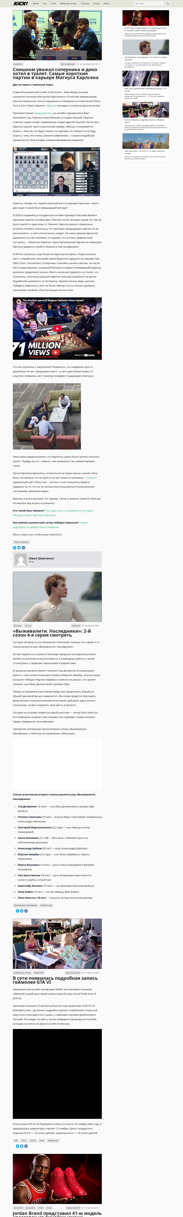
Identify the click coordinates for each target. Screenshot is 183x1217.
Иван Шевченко (68, 64)
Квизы (106, 3)
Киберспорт (53, 1140)
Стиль (53, 3)
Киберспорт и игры (68, 3)
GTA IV (33, 1140)
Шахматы (18, 64)
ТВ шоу (96, 3)
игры (42, 1140)
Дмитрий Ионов (73, 973)
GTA (16, 1140)
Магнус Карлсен (21, 542)
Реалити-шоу (46, 905)
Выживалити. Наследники (25, 905)
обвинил (51, 105)
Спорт (40, 1208)
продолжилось (43, 113)
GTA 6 (24, 1140)
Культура (18, 625)
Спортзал (85, 3)
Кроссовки (30, 1208)
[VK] (23, 547)
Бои (44, 3)
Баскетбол (18, 1208)
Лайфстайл (38, 973)
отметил (91, 477)
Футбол (36, 3)
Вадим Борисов (73, 1208)
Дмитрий (76, 625)
